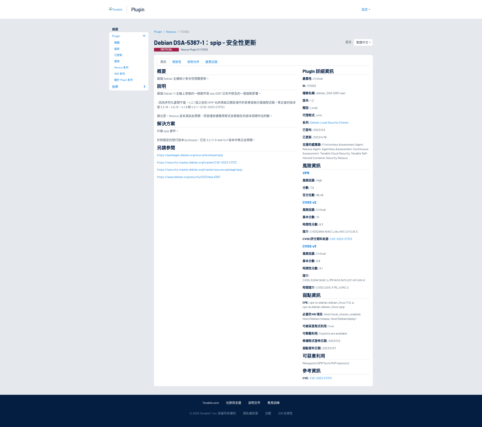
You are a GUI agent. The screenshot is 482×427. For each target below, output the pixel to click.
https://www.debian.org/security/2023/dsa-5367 (188, 177)
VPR (306, 172)
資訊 (163, 61)
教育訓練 (274, 402)
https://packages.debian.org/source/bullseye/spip (190, 155)
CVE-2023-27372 (341, 239)
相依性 (176, 61)
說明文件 (254, 402)
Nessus (171, 31)
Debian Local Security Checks (329, 122)
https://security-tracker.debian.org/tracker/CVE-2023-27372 (197, 162)
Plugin (137, 9)
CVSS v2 (309, 202)
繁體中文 (362, 42)
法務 (268, 413)
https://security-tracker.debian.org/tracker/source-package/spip (199, 169)
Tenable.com (210, 402)
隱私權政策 (250, 413)
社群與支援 (233, 402)
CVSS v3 (309, 246)
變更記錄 (211, 61)
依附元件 (193, 61)
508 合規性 (285, 413)
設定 (365, 9)
